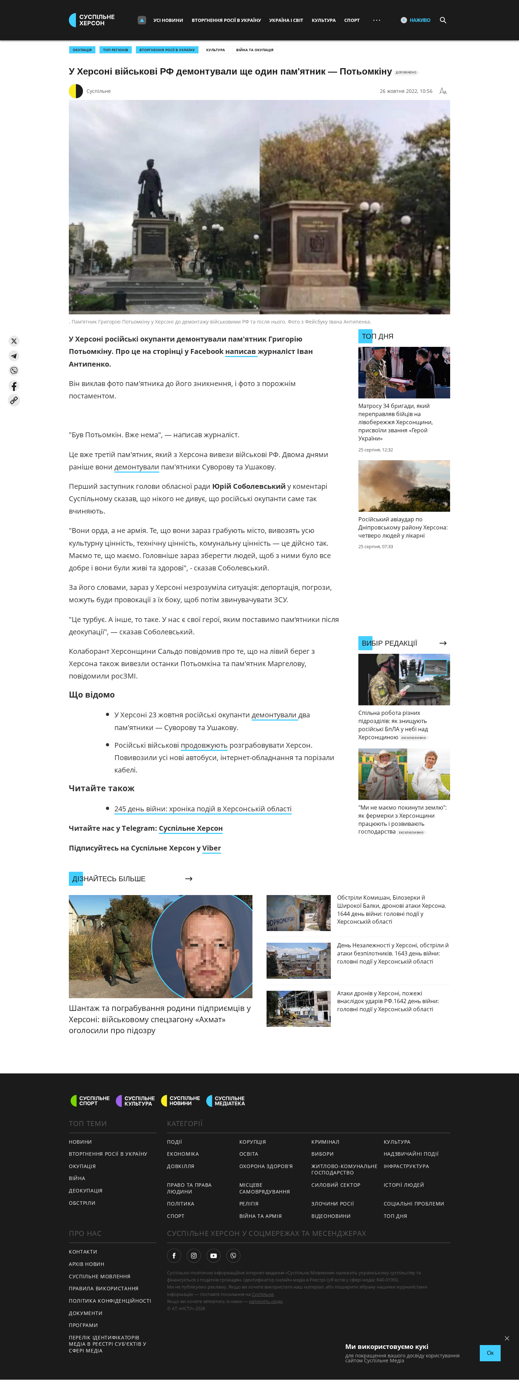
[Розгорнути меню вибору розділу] (142, 20)
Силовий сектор (335, 1184)
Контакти (83, 1251)
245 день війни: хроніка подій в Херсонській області (203, 808)
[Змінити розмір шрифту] (443, 91)
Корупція (252, 1141)
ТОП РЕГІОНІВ (115, 49)
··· (376, 20)
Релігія (249, 1203)
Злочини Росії (332, 1203)
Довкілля (181, 1166)
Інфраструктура (406, 1166)
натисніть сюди (265, 1301)
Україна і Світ (286, 20)
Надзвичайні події (411, 1153)
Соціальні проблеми (414, 1203)
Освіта (248, 1153)
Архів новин (87, 1264)
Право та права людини (189, 1188)
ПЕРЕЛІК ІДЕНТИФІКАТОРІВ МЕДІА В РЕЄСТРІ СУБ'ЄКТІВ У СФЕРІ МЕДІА (108, 1344)
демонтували (136, 467)
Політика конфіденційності (110, 1300)
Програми (83, 1325)
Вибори (322, 1153)
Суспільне (98, 91)
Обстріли (82, 1203)
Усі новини (168, 20)
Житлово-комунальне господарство (344, 1169)
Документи (85, 1313)
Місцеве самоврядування (264, 1188)
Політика (181, 1203)
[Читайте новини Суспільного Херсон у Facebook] (174, 1256)
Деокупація (86, 1190)
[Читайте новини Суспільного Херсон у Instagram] (194, 1256)
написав (241, 351)
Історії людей (404, 1184)
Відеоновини (331, 1216)
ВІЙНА (77, 1178)
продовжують (204, 745)
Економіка (183, 1153)
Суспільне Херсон (191, 828)
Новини (80, 1141)
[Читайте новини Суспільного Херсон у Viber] (233, 1256)
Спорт (352, 20)
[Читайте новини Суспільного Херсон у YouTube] (214, 1256)
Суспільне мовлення (100, 1276)
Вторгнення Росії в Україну (226, 20)
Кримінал (325, 1141)
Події (174, 1141)
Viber (211, 848)
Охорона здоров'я (266, 1166)
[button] (14, 341)
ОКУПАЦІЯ (82, 49)
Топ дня (395, 1216)
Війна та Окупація (255, 49)
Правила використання (104, 1288)
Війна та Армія (260, 1216)
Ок (490, 1353)
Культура (324, 20)
